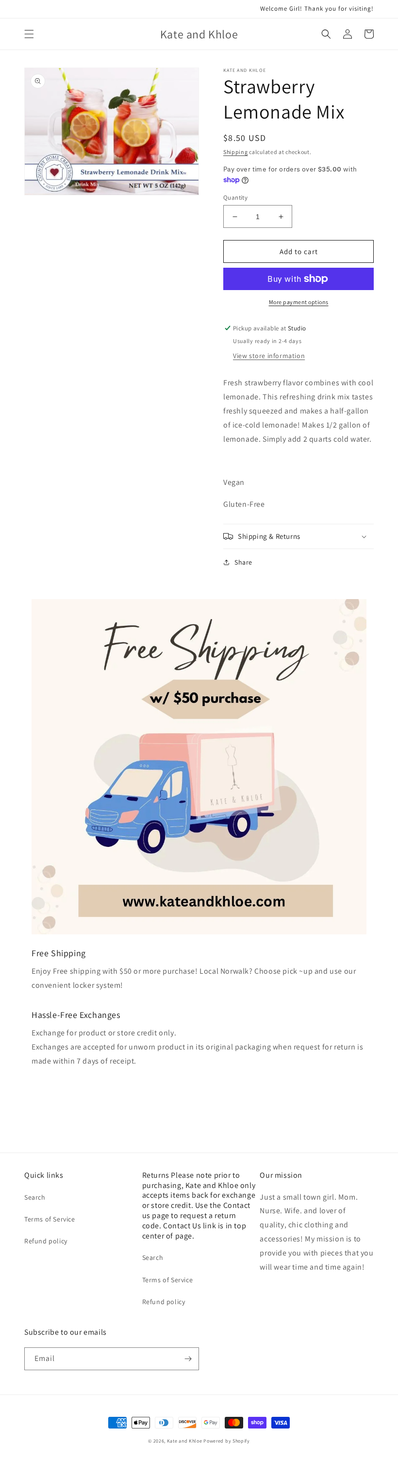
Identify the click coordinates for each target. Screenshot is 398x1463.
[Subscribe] (188, 1358)
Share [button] (243, 562)
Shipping (235, 151)
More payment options (299, 302)
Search (35, 1197)
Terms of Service (49, 1219)
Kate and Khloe (184, 1441)
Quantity (235, 197)
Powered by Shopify (226, 1441)
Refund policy (45, 1241)
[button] (29, 34)
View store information (269, 355)
